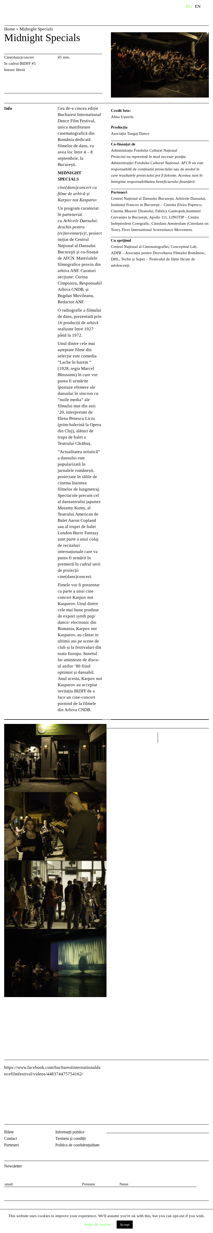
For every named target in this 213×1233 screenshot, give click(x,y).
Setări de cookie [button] (97, 1224)
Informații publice (69, 1132)
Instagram (124, 1141)
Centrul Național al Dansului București (20, 13)
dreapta (202, 735)
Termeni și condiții (70, 1138)
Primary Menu (209, 7)
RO (189, 6)
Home (9, 29)
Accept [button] (125, 1224)
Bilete (9, 1132)
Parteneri (11, 1145)
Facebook (111, 1141)
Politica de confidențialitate (77, 1145)
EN (198, 6)
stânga (132, 738)
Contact (10, 1138)
